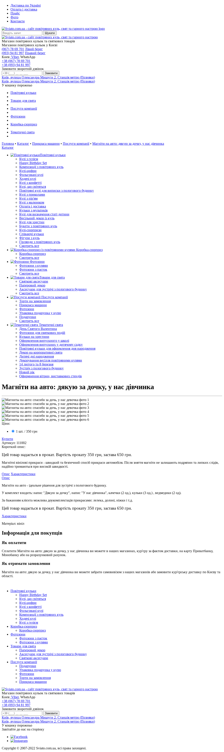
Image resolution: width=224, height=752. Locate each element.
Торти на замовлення (35, 301)
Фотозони (17, 116)
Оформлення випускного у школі (44, 340)
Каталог (23, 143)
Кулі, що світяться (32, 186)
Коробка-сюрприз (23, 124)
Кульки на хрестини (34, 336)
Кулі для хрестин (31, 222)
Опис (6, 474)
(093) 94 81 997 (13, 53)
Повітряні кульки (23, 93)
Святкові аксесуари (33, 281)
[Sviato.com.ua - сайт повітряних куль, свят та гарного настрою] (50, 37)
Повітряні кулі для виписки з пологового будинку (56, 190)
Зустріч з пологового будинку (41, 368)
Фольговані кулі (31, 175)
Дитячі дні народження (36, 356)
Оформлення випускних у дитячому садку (51, 344)
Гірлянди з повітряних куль (39, 242)
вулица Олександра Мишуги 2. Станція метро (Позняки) (48, 77)
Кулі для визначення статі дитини (44, 214)
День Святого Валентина (38, 329)
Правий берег (35, 53)
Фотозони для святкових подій (42, 333)
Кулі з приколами (32, 194)
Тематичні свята (22, 132)
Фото (14, 17)
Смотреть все (29, 246)
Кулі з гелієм (28, 159)
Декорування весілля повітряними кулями (50, 360)
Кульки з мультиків (33, 210)
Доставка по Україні (25, 5)
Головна (8, 143)
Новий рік (27, 372)
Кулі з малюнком (31, 202)
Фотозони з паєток (33, 269)
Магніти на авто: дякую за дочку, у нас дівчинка (128, 143)
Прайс (15, 13)
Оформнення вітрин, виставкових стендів (50, 376)
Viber (14, 57)
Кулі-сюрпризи (30, 230)
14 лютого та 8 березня (36, 364)
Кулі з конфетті (30, 182)
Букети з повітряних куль (38, 226)
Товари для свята (23, 100)
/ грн (26, 431)
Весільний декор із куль (36, 218)
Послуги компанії (23, 108)
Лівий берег (34, 49)
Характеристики (23, 474)
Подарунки (27, 317)
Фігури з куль (29, 238)
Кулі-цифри (28, 171)
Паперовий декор (32, 285)
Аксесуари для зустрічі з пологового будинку (53, 289)
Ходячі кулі (27, 179)
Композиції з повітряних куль (41, 167)
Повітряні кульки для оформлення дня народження (57, 348)
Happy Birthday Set (33, 163)
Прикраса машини (46, 143)
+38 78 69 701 (16, 61)
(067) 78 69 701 (13, 49)
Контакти (17, 21)
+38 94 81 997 (16, 65)
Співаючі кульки (31, 234)
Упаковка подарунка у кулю (40, 313)
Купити (7, 439)
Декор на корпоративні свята (40, 352)
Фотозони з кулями (33, 265)
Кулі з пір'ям (28, 198)
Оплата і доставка (23, 9)
